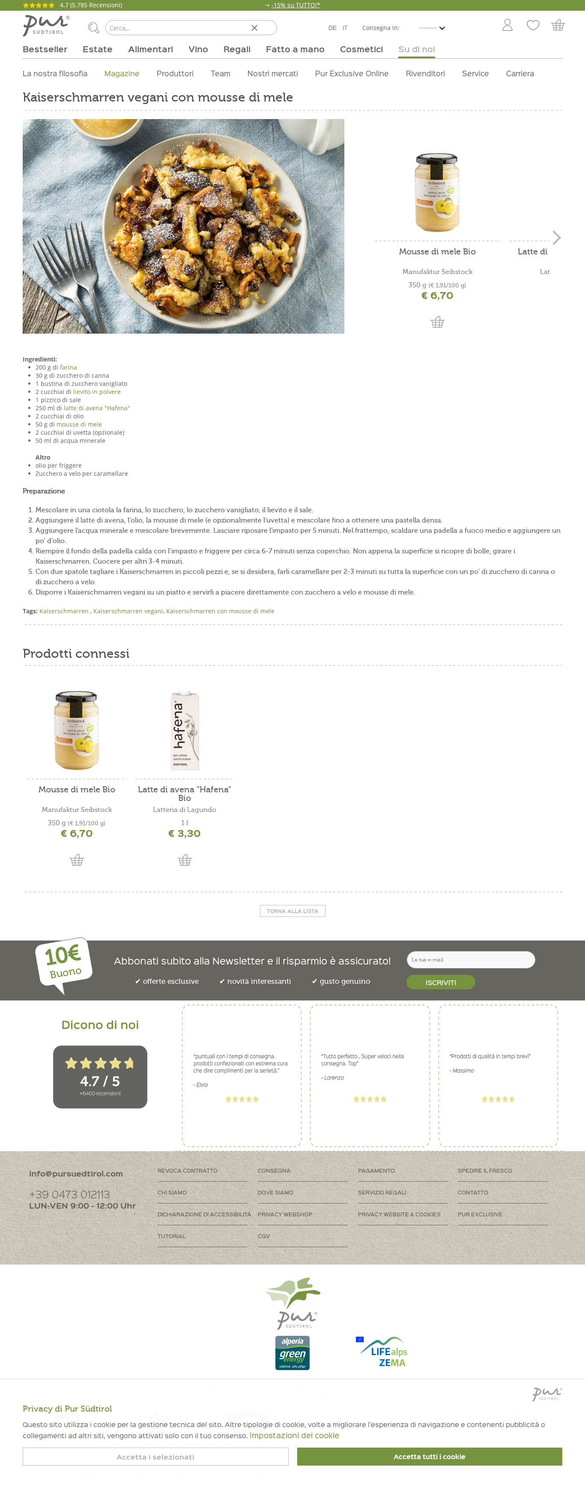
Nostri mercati (273, 73)
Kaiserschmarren (64, 611)
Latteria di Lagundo (184, 810)
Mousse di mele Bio (437, 252)
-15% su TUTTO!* (296, 5)
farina (68, 367)
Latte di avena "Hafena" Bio (184, 794)
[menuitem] (507, 25)
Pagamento (376, 1170)
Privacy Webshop (285, 1214)
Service (475, 73)
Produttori (175, 73)
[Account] (507, 25)
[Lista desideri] (533, 25)
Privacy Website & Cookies (399, 1214)
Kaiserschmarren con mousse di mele (220, 611)
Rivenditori (425, 73)
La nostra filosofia (55, 73)
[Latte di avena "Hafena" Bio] (184, 730)
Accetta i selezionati (155, 1457)
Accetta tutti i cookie (430, 1456)
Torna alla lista (293, 911)
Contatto (473, 1192)
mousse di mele (79, 424)
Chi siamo (172, 1192)
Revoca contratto (188, 1170)
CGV (264, 1235)
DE (332, 27)
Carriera (520, 73)
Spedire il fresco (485, 1170)
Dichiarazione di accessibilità (204, 1214)
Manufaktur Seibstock (437, 272)
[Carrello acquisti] (562, 25)
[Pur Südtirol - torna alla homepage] (46, 25)
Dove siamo (275, 1192)
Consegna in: (381, 28)
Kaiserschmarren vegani (128, 611)
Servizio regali (382, 1192)
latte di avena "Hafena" (97, 408)
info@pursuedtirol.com (76, 1173)
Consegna (274, 1170)
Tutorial (171, 1235)
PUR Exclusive (480, 1214)
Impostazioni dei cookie (294, 1435)
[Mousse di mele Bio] (437, 192)
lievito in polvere (97, 392)
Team (220, 73)
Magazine (122, 73)
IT (345, 27)
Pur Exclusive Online (352, 73)
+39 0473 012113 (69, 1194)
